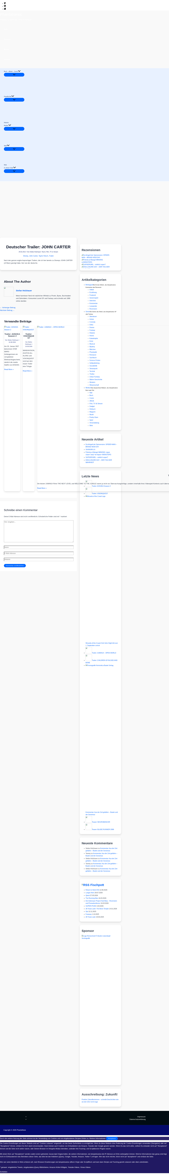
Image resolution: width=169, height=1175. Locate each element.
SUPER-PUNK (91, 906)
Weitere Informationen (97, 1138)
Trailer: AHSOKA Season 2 (12, 335)
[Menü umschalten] (14, 75)
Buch (43, 252)
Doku (91, 325)
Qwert (88, 895)
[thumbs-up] (5, 9)
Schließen (3, 1172)
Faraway (89, 914)
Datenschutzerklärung (137, 1119)
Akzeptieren (112, 1138)
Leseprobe (93, 306)
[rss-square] (5, 6)
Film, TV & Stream (52, 252)
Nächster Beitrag (7, 310)
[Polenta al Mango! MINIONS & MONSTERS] (96, 262)
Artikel (91, 289)
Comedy (92, 322)
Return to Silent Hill (92, 890)
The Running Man (92, 898)
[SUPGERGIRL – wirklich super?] (94, 264)
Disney (25, 256)
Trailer (51, 256)
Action (91, 319)
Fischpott (97, 885)
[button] (19, 71)
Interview (92, 300)
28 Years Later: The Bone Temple (97, 909)
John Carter (33, 256)
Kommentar (93, 303)
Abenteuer (93, 316)
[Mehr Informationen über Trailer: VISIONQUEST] (29, 330)
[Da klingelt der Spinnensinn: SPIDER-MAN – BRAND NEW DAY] (96, 257)
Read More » (9, 369)
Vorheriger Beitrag (7, 308)
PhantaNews (11, 14)
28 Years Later (91, 917)
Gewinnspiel (93, 298)
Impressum (141, 1117)
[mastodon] (5, 4)
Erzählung (93, 292)
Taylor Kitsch (43, 256)
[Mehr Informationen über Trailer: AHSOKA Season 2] (12, 330)
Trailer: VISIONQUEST (28, 336)
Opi (87, 911)
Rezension (93, 309)
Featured (92, 295)
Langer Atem (90, 893)
